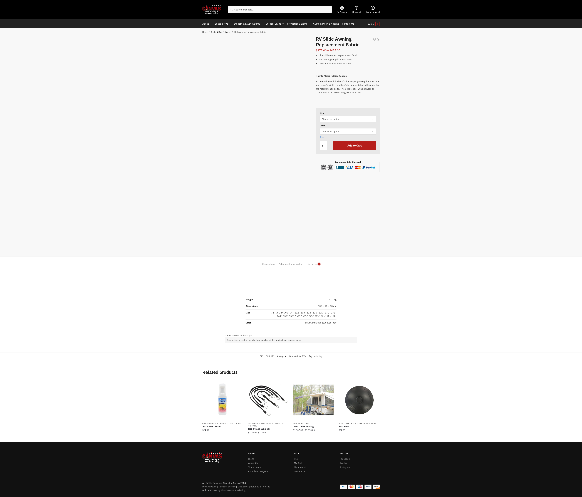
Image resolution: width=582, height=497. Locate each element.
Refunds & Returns (260, 486)
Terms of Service (227, 486)
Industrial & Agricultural (261, 423)
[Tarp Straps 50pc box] (268, 399)
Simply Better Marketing (233, 490)
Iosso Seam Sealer (211, 426)
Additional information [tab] (291, 263)
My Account (342, 12)
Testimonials (254, 467)
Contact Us (299, 471)
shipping (318, 356)
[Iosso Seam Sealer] (222, 399)
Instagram (345, 467)
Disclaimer (242, 486)
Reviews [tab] (312, 263)
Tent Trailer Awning (303, 426)
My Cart (298, 463)
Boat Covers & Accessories (215, 423)
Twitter (343, 463)
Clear (322, 137)
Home (205, 32)
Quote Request (373, 12)
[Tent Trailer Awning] (313, 399)
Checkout (356, 12)
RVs (226, 32)
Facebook (345, 458)
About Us (253, 463)
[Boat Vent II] (359, 399)
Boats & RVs (216, 32)
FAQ (296, 458)
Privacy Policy (209, 486)
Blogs (251, 458)
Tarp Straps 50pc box (259, 428)
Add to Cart (354, 145)
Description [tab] (268, 263)
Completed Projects (258, 471)
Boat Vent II (345, 426)
